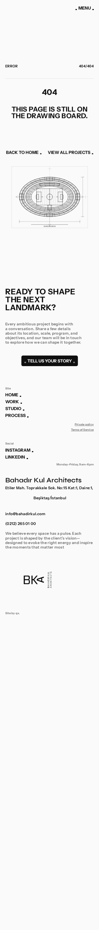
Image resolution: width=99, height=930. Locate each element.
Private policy (84, 424)
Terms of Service (82, 430)
